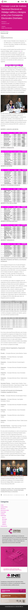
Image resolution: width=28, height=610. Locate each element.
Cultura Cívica (4, 507)
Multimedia (3, 515)
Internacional (4, 526)
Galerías (4, 522)
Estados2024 (4, 491)
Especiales (3, 512)
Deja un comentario (13, 491)
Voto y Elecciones (8, 28)
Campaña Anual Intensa (7, 490)
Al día (2, 505)
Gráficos (4, 524)
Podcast (4, 521)
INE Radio (4, 519)
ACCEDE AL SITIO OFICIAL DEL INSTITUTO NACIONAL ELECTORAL (13, 569)
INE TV (4, 517)
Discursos (3, 508)
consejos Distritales (18, 490)
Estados (3, 28)
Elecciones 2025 (5, 510)
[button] (18, 1)
